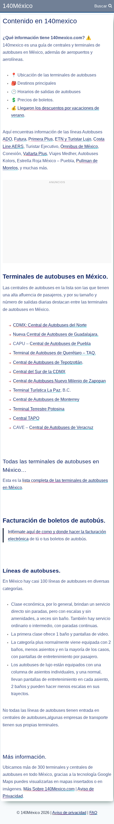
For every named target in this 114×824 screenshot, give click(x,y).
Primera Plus (40, 139)
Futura (20, 139)
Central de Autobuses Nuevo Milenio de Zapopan (59, 381)
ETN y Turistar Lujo (73, 139)
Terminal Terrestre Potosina (38, 409)
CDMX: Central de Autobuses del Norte (50, 325)
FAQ (93, 812)
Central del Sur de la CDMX (39, 371)
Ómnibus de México (79, 146)
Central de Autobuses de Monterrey (46, 399)
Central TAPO (26, 418)
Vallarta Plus (35, 153)
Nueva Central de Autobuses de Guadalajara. (55, 334)
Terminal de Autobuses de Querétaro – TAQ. (54, 353)
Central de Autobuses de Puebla (60, 343)
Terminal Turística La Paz (36, 390)
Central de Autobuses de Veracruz (61, 427)
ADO (7, 139)
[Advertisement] (57, 224)
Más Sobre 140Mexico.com (48, 789)
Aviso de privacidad (69, 812)
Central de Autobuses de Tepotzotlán (47, 362)
